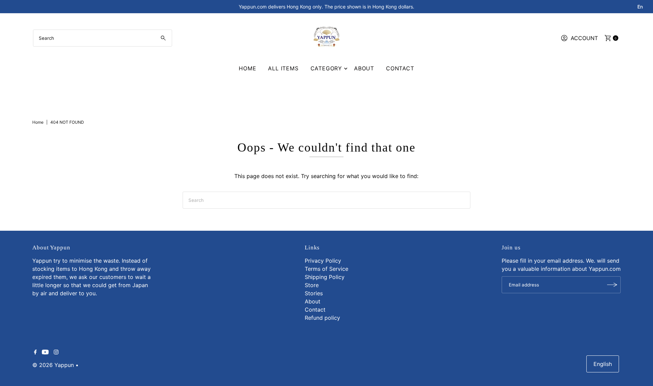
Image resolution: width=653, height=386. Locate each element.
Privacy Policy (323, 260)
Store (312, 285)
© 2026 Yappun (53, 365)
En (640, 7)
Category (326, 68)
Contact (400, 68)
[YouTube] (45, 352)
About (364, 68)
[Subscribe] (612, 284)
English (602, 364)
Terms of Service (326, 268)
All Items (283, 68)
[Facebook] (35, 352)
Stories (314, 293)
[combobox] (102, 38)
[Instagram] (56, 352)
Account (584, 38)
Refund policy (322, 317)
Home (247, 68)
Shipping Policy (325, 277)
